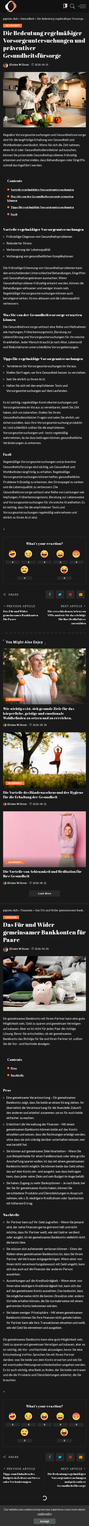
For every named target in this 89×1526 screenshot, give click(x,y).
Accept (44, 1521)
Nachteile (17, 1075)
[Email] (81, 594)
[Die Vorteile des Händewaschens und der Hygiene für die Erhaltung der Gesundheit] (44, 760)
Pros (14, 1068)
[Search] (71, 6)
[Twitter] (60, 594)
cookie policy (44, 1513)
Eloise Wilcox (19, 64)
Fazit (14, 214)
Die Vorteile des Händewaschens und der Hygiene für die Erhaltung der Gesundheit (43, 794)
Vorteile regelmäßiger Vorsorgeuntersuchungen (42, 189)
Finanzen (11, 917)
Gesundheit (12, 25)
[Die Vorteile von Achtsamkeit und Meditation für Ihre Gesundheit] (44, 839)
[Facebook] (50, 594)
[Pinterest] (70, 594)
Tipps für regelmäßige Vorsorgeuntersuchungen (42, 207)
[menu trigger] (81, 6)
